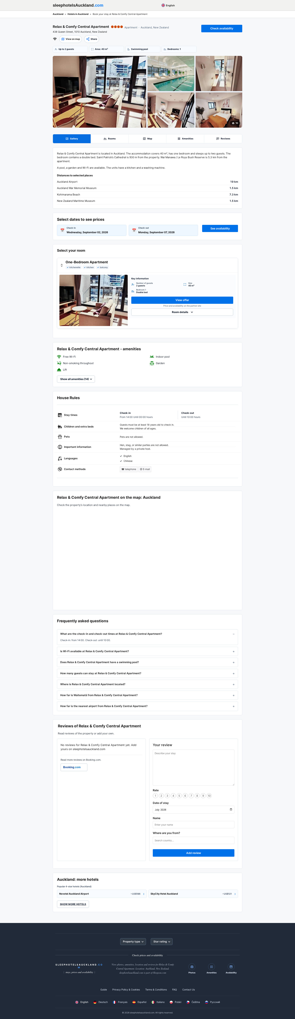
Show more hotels (73, 904)
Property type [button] (131, 941)
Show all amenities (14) (74, 379)
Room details (180, 312)
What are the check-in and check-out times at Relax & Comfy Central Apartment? (111, 633)
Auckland (58, 14)
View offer (182, 300)
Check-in (71, 228)
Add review (193, 853)
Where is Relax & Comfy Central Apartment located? (92, 684)
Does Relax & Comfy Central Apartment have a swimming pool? (99, 662)
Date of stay (161, 803)
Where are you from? (166, 833)
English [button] (170, 5)
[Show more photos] (99, 92)
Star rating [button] (160, 941)
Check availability (221, 28)
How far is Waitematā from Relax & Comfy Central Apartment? (99, 695)
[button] (70, 39)
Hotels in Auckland (78, 14)
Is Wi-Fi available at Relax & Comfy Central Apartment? (94, 651)
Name (156, 818)
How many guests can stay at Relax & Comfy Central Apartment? (100, 673)
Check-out (143, 228)
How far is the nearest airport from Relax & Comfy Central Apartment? (104, 706)
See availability (220, 228)
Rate (156, 790)
